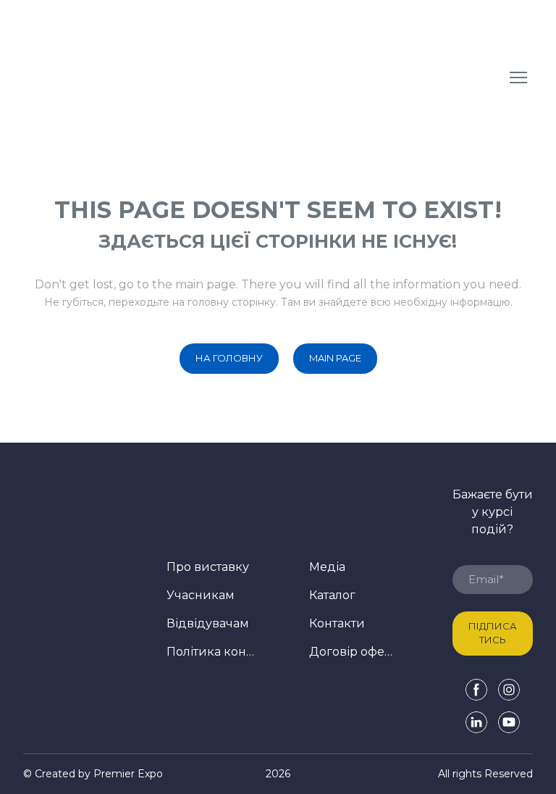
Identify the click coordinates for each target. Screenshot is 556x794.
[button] (229, 358)
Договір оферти (353, 652)
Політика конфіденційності (211, 652)
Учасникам (201, 595)
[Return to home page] (134, 77)
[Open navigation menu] (518, 77)
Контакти (337, 623)
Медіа (327, 567)
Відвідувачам (208, 623)
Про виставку (208, 567)
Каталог (332, 595)
